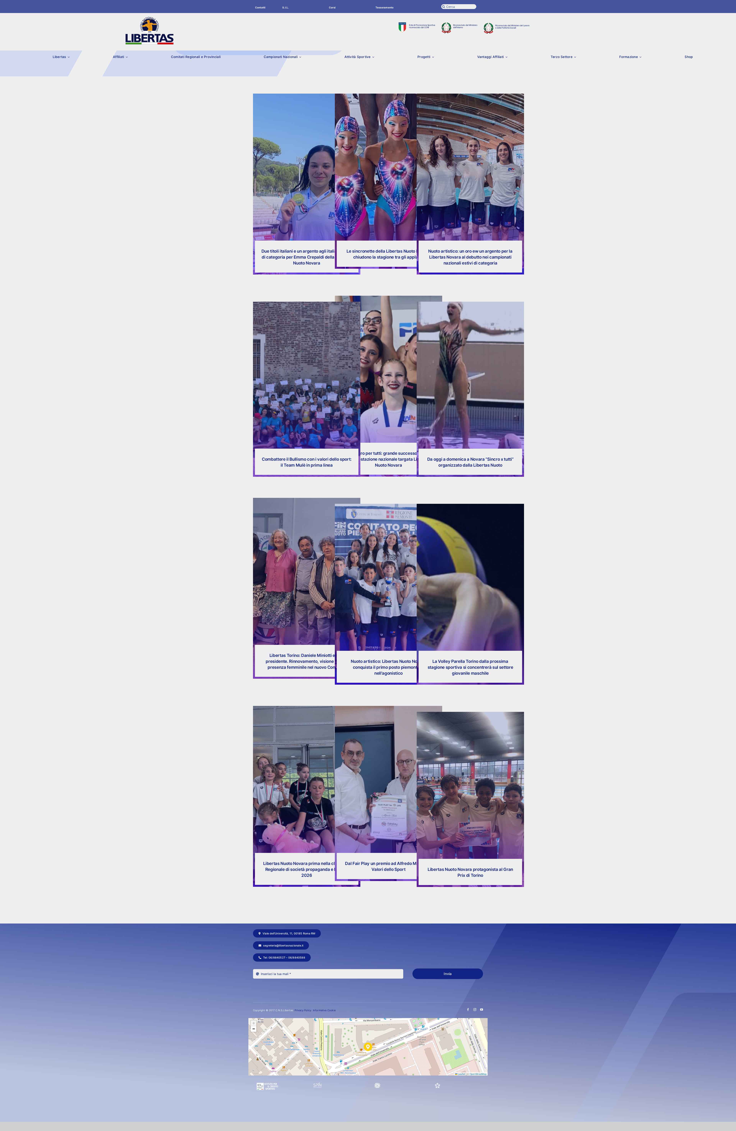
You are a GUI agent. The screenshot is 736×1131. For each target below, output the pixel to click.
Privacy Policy (303, 1010)
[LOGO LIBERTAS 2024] (149, 18)
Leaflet (461, 1073)
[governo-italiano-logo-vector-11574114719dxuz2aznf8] (446, 24)
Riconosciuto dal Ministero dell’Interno (465, 26)
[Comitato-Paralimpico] (377, 1084)
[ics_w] (267, 1073)
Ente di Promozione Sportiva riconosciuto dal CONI (422, 26)
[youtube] (481, 1009)
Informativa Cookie (324, 1010)
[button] (368, 1047)
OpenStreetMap (478, 1073)
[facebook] (468, 1009)
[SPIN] (317, 1084)
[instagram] (474, 1009)
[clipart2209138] (402, 24)
